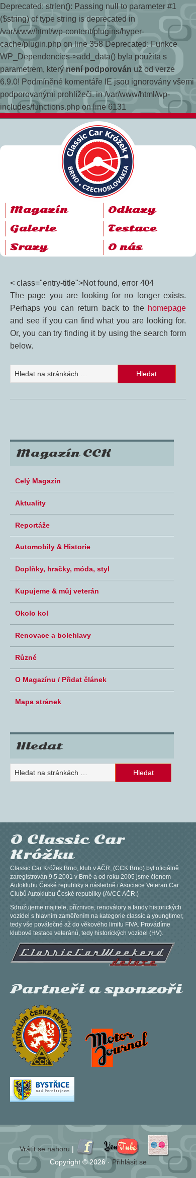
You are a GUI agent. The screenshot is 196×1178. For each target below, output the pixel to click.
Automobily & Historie (52, 547)
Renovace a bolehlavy (53, 635)
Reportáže (32, 525)
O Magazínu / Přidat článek (61, 680)
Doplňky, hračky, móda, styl (62, 569)
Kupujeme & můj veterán (57, 591)
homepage (167, 308)
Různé (26, 657)
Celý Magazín (38, 481)
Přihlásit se (129, 1162)
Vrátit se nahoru (45, 1149)
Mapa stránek (38, 702)
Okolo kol (31, 613)
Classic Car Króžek (103, 153)
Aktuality (30, 503)
